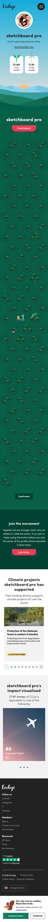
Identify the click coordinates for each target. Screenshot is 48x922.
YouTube (6, 810)
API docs (6, 840)
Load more (24, 496)
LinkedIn (6, 798)
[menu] (41, 6)
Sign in (5, 821)
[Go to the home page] (9, 7)
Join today (24, 552)
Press (4, 844)
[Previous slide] (6, 666)
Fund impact (24, 128)
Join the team (8, 848)
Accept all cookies (15, 915)
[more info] (7, 757)
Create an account (10, 825)
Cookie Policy (8, 879)
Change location (17, 888)
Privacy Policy (26, 875)
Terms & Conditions (25, 879)
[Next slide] (41, 666)
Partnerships (8, 829)
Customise (38, 915)
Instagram (7, 802)
